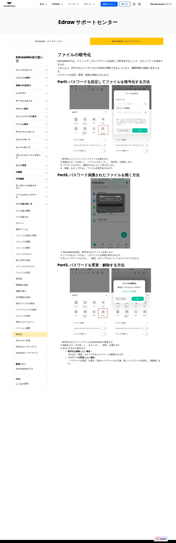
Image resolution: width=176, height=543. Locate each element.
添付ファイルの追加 (25, 303)
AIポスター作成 (23, 340)
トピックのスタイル (25, 266)
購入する (125, 4)
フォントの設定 (23, 272)
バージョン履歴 (23, 328)
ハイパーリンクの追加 (26, 309)
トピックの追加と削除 (26, 235)
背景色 (19, 278)
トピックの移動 (23, 241)
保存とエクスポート (25, 321)
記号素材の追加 (23, 297)
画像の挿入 (21, 291)
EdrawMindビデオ (24, 368)
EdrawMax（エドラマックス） (49, 41)
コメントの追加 (23, 315)
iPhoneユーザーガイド (26, 346)
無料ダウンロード (109, 4)
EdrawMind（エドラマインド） (126, 41)
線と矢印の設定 (23, 260)
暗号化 (19, 334)
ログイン (20, 223)
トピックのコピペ (24, 254)
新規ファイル (22, 229)
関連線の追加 (22, 284)
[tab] (30, 70)
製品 (42, 4)
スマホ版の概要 (23, 210)
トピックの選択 (23, 247)
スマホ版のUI (22, 216)
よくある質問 (22, 383)
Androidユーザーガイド (27, 352)
